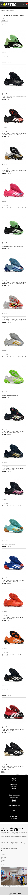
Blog (2, 865)
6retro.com (3, 10)
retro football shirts (18, 885)
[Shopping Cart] (26, 4)
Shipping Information (4, 855)
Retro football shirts (17, 889)
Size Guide (3, 860)
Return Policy (3, 857)
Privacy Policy (3, 861)
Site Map (2, 864)
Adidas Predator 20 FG (10, 10)
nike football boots (17, 886)
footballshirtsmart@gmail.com (10, 848)
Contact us (3, 854)
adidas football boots (10, 886)
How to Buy (3, 858)
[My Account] (23, 4)
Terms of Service (4, 863)
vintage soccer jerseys (11, 885)
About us (2, 853)
